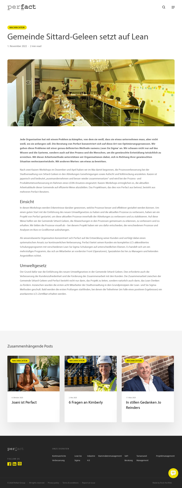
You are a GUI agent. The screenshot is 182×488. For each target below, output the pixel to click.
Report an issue (88, 483)
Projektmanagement (165, 456)
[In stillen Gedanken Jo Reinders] (148, 389)
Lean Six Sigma (78, 458)
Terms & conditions (71, 483)
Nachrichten (17, 27)
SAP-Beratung (129, 458)
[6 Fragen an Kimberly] (91, 389)
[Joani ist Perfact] (33, 389)
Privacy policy (53, 483)
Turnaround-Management (142, 458)
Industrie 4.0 (91, 458)
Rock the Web (166, 483)
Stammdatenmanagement (110, 456)
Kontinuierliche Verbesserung (59, 458)
